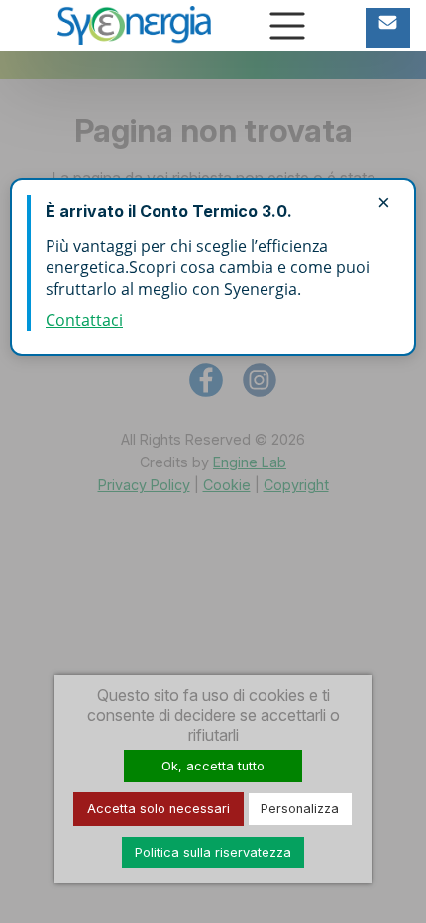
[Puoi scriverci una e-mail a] (388, 28)
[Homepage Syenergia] (134, 24)
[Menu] (287, 26)
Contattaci (84, 320)
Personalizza (300, 808)
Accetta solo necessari (158, 808)
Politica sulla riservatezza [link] (213, 852)
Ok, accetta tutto (213, 766)
